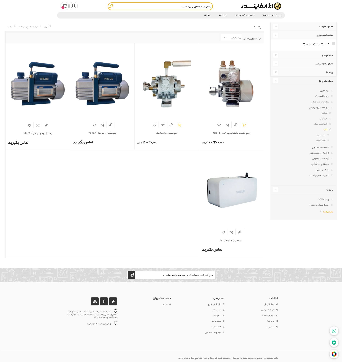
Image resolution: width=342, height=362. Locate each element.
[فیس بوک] (104, 301)
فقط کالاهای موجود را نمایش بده (316, 43)
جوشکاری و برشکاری (320, 164)
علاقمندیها (216, 326)
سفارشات (217, 315)
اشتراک (131, 275)
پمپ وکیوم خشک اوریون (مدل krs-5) (231, 132)
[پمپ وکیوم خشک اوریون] (231, 83)
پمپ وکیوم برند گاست (167, 132)
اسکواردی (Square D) (319, 205)
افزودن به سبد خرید (244, 125)
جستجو (111, 6)
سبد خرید (65, 6)
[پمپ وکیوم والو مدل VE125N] (37, 83)
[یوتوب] (95, 301)
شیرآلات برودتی (320, 124)
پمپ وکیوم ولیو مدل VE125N (37, 133)
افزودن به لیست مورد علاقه (219, 125)
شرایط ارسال (269, 304)
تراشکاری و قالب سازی (319, 152)
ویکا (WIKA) (323, 199)
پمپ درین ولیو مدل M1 (231, 240)
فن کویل (323, 118)
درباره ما (270, 321)
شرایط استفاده (268, 315)
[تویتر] (113, 301)
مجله (165, 304)
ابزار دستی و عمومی (320, 158)
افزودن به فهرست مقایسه (227, 125)
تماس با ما (270, 326)
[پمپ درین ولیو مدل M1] (231, 191)
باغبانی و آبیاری (322, 169)
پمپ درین (321, 135)
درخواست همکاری (213, 332)
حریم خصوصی (267, 309)
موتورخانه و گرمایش (320, 101)
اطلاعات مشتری (214, 304)
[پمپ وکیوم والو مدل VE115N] (102, 83)
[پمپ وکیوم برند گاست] (166, 83)
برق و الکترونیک (322, 96)
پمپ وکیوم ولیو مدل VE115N (102, 132)
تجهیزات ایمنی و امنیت (319, 175)
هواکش (324, 113)
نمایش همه (328, 211)
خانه (45, 26)
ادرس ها (217, 309)
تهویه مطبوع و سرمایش (319, 107)
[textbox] (160, 6)
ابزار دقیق (324, 90)
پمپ (325, 129)
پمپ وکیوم (320, 140)
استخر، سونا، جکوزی (320, 147)
